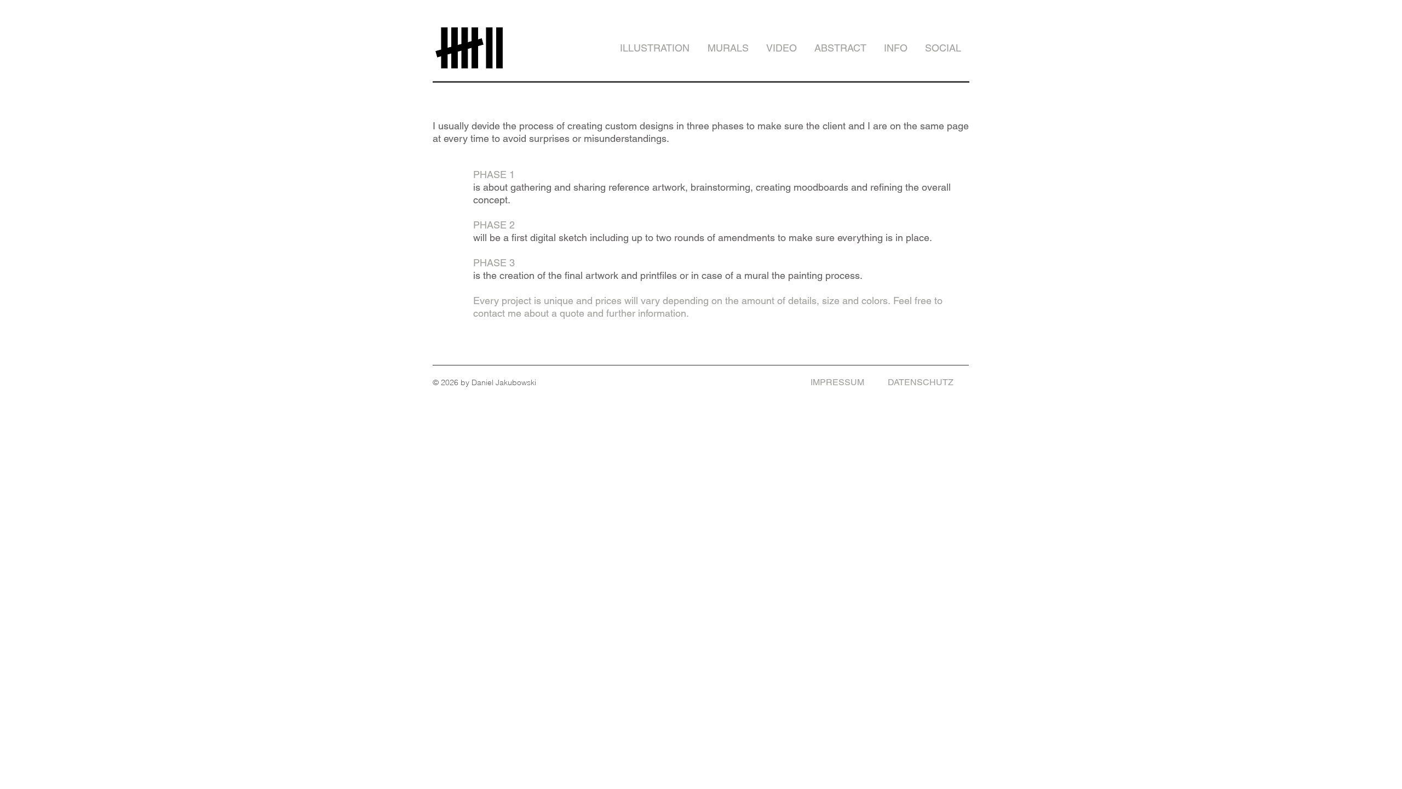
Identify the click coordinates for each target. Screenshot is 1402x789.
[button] (895, 48)
